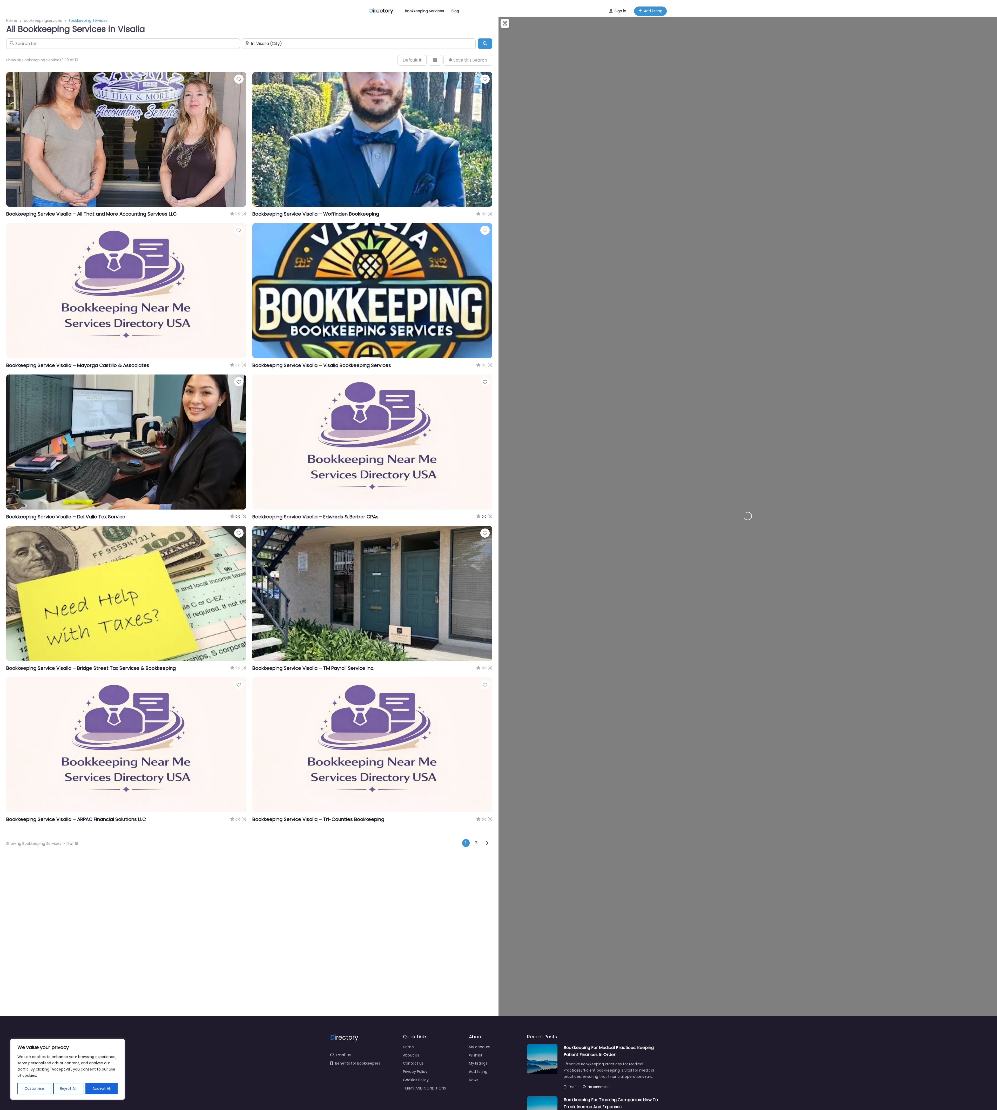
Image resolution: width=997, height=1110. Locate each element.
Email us (343, 1055)
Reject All (68, 1088)
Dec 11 (573, 1087)
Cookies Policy (416, 1079)
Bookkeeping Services (424, 11)
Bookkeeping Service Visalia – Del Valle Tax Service (65, 516)
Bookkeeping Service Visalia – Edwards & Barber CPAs (315, 516)
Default (411, 60)
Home (408, 1046)
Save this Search (469, 60)
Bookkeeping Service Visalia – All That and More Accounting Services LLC (91, 214)
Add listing (653, 11)
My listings (478, 1063)
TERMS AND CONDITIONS (424, 1088)
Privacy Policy (415, 1071)
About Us (411, 1055)
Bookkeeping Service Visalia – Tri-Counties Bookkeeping (318, 819)
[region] (67, 1069)
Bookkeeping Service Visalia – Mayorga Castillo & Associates (77, 365)
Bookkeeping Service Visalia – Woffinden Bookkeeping (315, 214)
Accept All (101, 1088)
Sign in (620, 11)
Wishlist (475, 1055)
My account (480, 1046)
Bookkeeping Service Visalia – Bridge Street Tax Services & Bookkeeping (91, 668)
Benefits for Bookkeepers (357, 1063)
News (473, 1079)
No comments (599, 1087)
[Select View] (435, 60)
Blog (455, 11)
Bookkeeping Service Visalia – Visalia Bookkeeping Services (321, 365)
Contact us (413, 1063)
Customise (34, 1088)
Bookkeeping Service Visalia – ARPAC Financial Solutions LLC (76, 819)
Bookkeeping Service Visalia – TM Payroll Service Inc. (313, 668)
